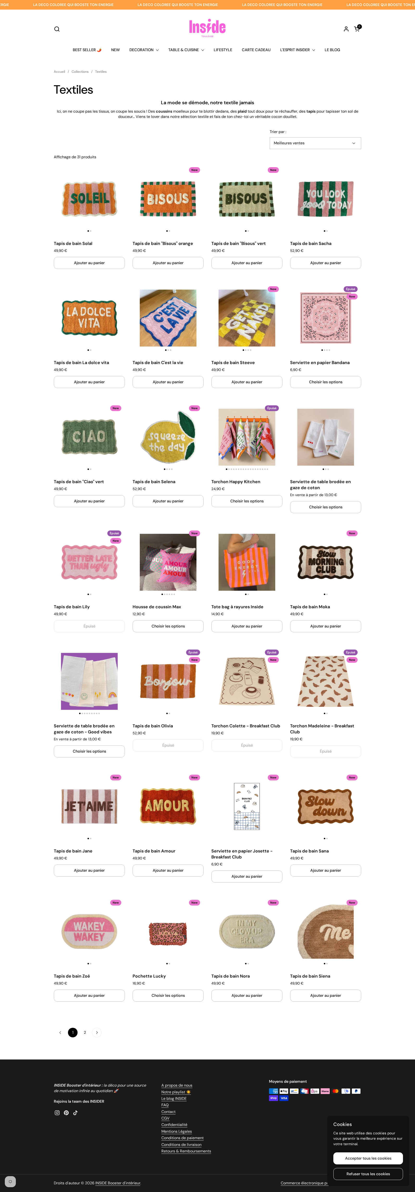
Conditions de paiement (182, 1137)
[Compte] (346, 29)
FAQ (165, 1104)
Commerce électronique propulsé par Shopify (321, 1183)
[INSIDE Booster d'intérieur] (207, 29)
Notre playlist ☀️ (176, 1092)
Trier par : (278, 131)
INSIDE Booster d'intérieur (117, 1183)
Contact (168, 1111)
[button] (57, 29)
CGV (165, 1118)
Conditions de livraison (181, 1144)
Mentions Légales (176, 1131)
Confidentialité (174, 1124)
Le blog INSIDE (174, 1098)
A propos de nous (176, 1085)
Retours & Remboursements (186, 1151)
